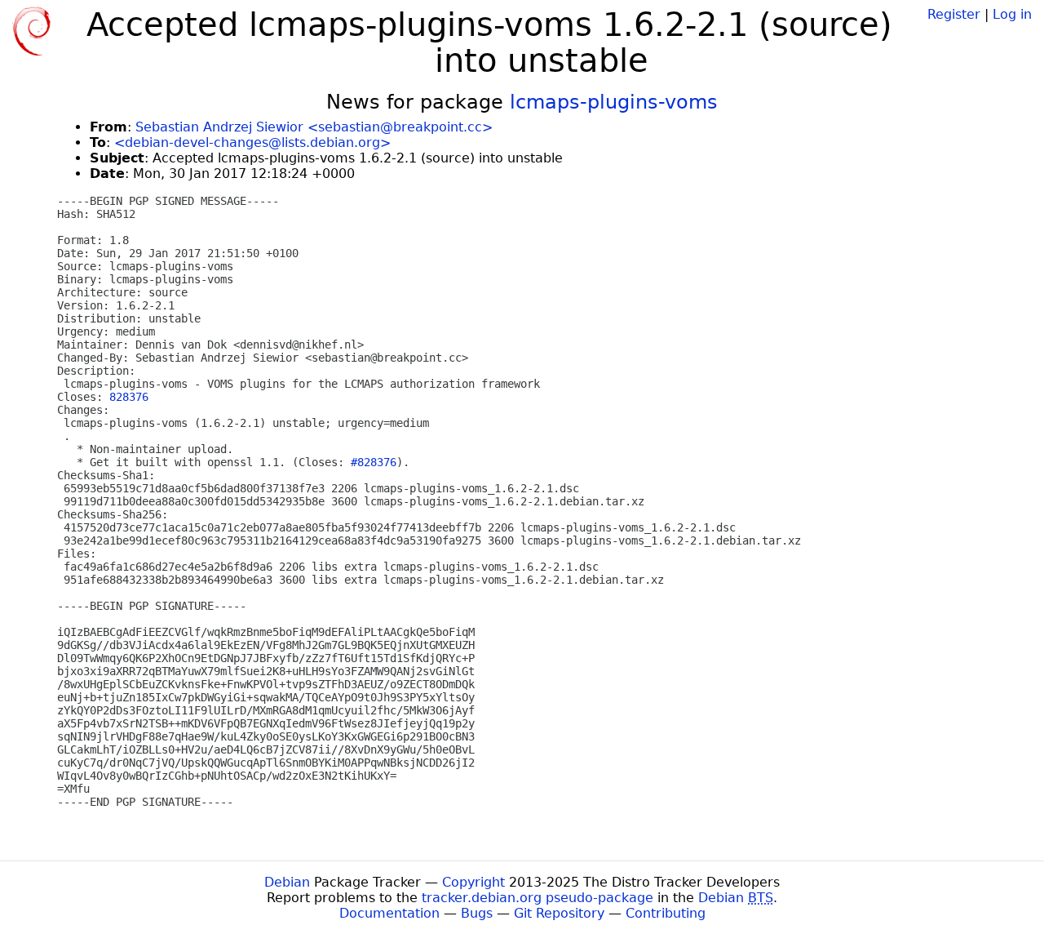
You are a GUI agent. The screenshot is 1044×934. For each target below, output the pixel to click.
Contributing (666, 913)
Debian (287, 882)
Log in (1012, 14)
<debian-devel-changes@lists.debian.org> (252, 142)
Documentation (389, 913)
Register (953, 14)
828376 (128, 396)
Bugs (477, 913)
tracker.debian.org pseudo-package (537, 897)
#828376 (373, 462)
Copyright (473, 882)
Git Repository (559, 913)
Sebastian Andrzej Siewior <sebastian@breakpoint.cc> (314, 127)
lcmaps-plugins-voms (614, 102)
